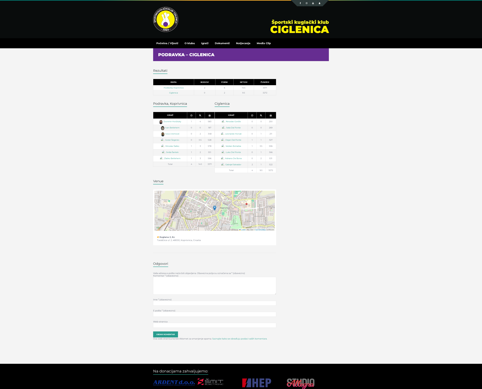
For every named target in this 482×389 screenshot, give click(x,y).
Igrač (170, 115)
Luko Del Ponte (233, 152)
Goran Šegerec (172, 140)
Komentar (165, 275)
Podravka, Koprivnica (174, 88)
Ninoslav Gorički (233, 121)
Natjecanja (243, 43)
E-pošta (164, 310)
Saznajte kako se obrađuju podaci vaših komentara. (239, 338)
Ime (162, 299)
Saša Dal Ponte (233, 127)
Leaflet (243, 230)
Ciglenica (173, 93)
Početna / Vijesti (167, 43)
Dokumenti (222, 43)
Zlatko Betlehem (172, 158)
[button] (214, 208)
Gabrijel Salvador (233, 164)
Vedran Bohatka (233, 146)
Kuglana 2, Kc (167, 237)
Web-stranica (160, 321)
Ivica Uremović (172, 134)
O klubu (190, 43)
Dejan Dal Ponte (233, 140)
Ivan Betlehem (172, 127)
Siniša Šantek (172, 152)
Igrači (204, 43)
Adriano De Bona (233, 158)
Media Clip (264, 43)
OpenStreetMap (260, 230)
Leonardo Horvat (233, 134)
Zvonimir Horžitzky (172, 121)
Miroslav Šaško (172, 146)
